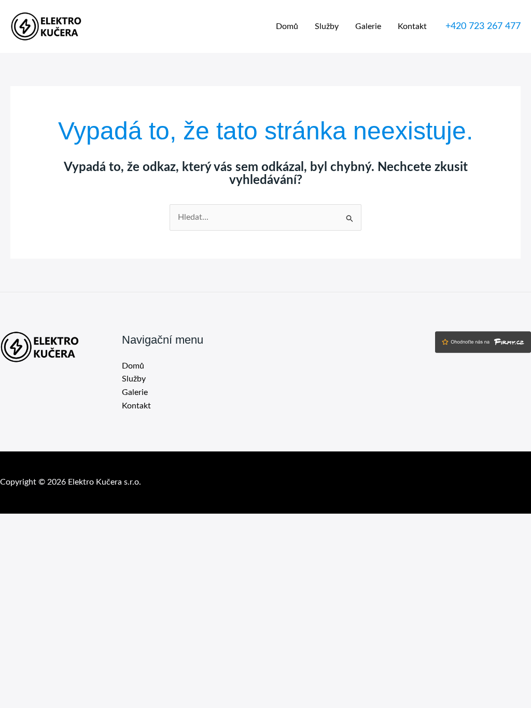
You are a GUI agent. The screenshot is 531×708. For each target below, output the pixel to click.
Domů (287, 26)
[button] (483, 26)
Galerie (368, 26)
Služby (327, 26)
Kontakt (412, 26)
